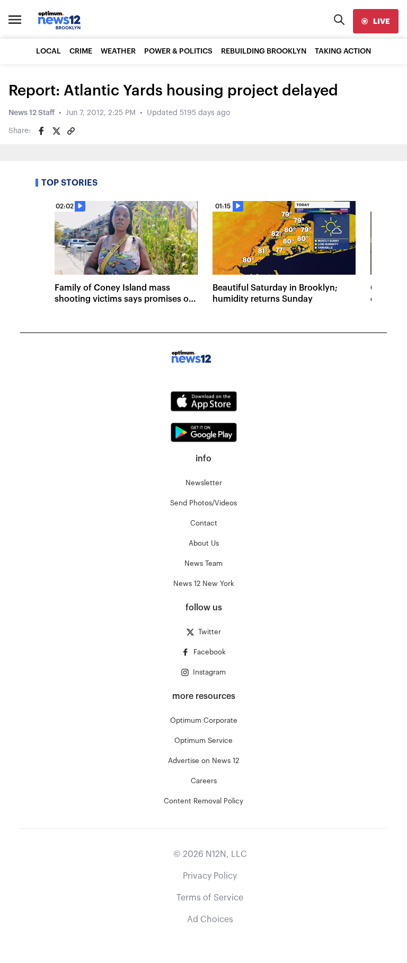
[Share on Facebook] (41, 131)
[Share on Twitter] (56, 131)
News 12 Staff (31, 113)
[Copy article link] (71, 131)
